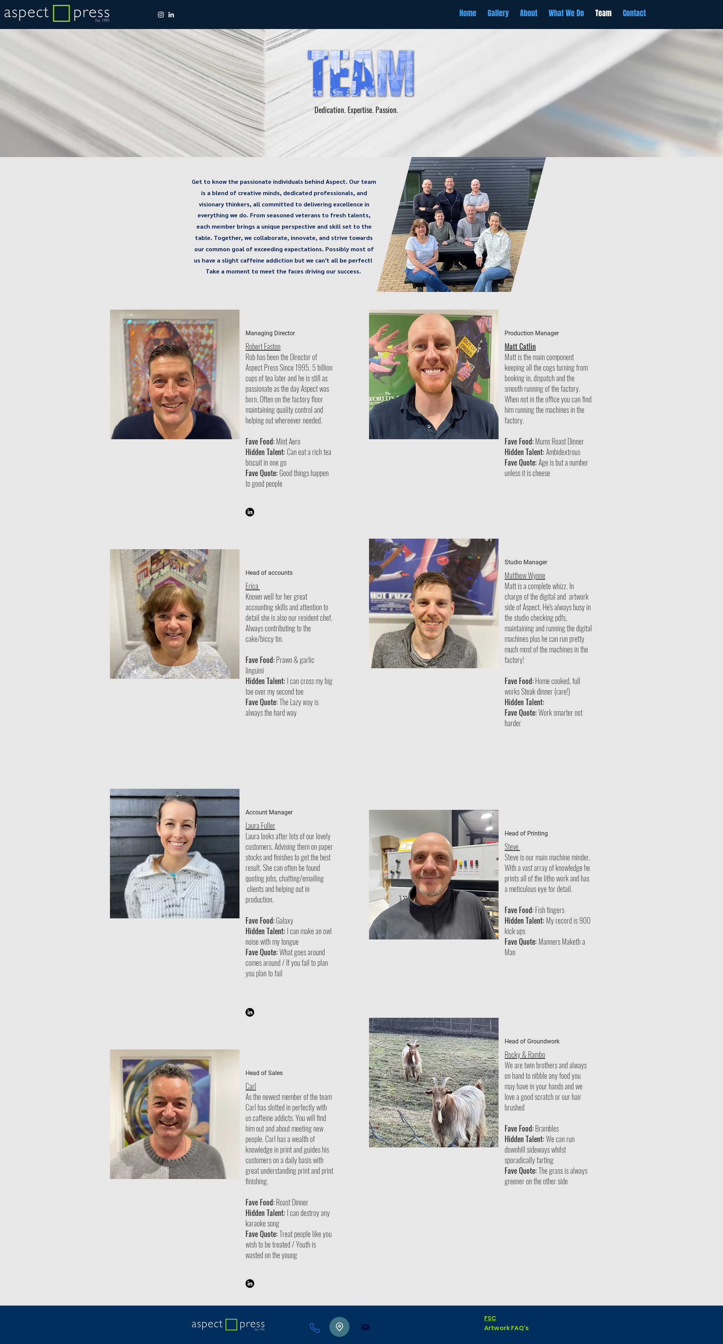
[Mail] (365, 1327)
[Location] (339, 1327)
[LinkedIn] (250, 512)
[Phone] (315, 1328)
